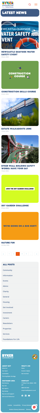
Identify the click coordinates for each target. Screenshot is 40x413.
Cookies (10, 405)
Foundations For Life (11, 339)
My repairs (5, 388)
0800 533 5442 (25, 387)
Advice (5, 286)
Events (5, 281)
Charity (6, 291)
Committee (5, 373)
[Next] (37, 254)
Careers (6, 318)
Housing (6, 302)
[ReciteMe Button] (36, 405)
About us (4, 368)
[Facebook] (22, 396)
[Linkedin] (26, 396)
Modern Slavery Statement (17, 409)
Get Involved (8, 307)
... (30, 254)
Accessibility (17, 405)
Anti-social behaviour (8, 396)
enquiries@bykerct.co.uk (28, 390)
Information (8, 275)
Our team (5, 371)
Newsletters (8, 323)
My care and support (8, 394)
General (6, 297)
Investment (7, 313)
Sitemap (28, 409)
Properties (7, 328)
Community (7, 270)
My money (5, 391)
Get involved (25, 373)
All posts (9, 264)
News (23, 368)
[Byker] (7, 4)
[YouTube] (29, 396)
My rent (4, 386)
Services (6, 334)
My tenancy (5, 383)
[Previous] (3, 254)
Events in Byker (25, 371)
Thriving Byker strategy (9, 376)
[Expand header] (35, 4)
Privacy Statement (27, 405)
